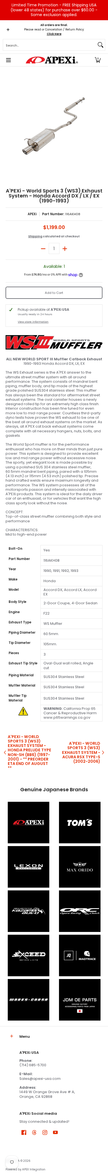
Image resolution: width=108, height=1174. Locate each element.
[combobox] (49, 44)
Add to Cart (54, 293)
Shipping (35, 236)
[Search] (100, 44)
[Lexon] (28, 867)
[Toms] (79, 822)
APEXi (32, 214)
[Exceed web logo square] (28, 955)
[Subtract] (43, 248)
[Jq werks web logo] (79, 955)
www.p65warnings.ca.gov (66, 717)
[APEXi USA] (52, 59)
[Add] (65, 248)
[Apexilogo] (28, 822)
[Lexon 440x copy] (79, 867)
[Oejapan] (79, 1000)
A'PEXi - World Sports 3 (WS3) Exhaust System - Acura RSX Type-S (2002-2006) (81, 752)
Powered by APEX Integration (25, 1169)
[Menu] (8, 60)
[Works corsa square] (28, 1000)
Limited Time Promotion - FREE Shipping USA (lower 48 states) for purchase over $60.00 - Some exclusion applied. (54, 9)
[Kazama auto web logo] (28, 911)
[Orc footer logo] (79, 911)
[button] (97, 60)
